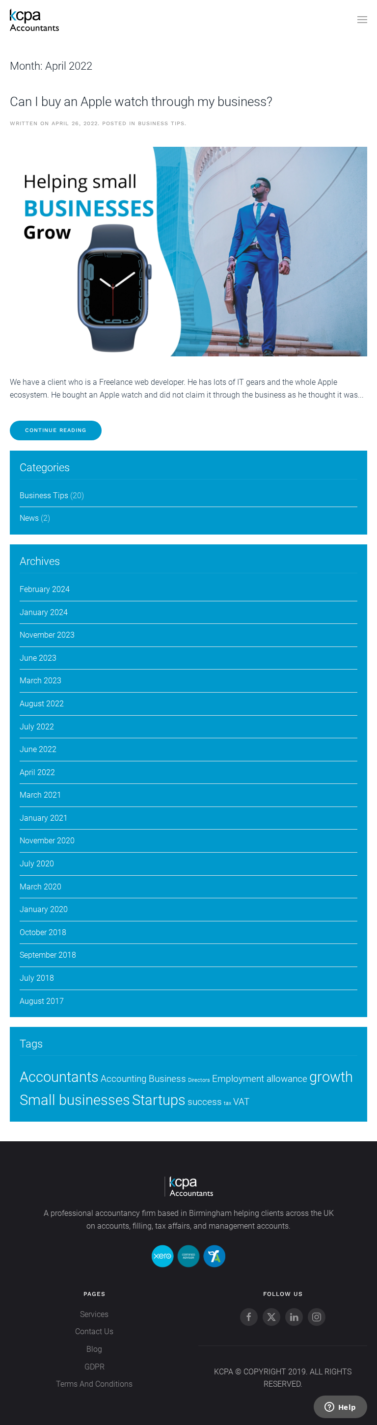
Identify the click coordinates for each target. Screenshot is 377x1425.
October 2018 (43, 932)
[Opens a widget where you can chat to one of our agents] (340, 1408)
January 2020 (44, 909)
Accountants (59, 1077)
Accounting (124, 1078)
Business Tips (161, 123)
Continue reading (55, 430)
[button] (362, 19)
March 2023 (40, 680)
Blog (94, 1349)
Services (94, 1314)
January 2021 (44, 818)
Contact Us (94, 1331)
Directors (199, 1080)
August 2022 (42, 703)
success (205, 1101)
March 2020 (40, 886)
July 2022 (37, 726)
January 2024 (44, 612)
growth (331, 1077)
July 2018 (37, 978)
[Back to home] (34, 19)
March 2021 (40, 795)
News (29, 518)
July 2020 (37, 863)
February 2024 (45, 589)
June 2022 (38, 749)
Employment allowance (259, 1078)
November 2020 (47, 840)
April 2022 (37, 772)
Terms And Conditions (94, 1384)
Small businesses (75, 1100)
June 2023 (38, 658)
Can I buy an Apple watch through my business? (141, 101)
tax (227, 1103)
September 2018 (48, 955)
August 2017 (42, 1001)
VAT (241, 1101)
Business (167, 1078)
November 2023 (47, 635)
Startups (159, 1100)
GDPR (94, 1366)
